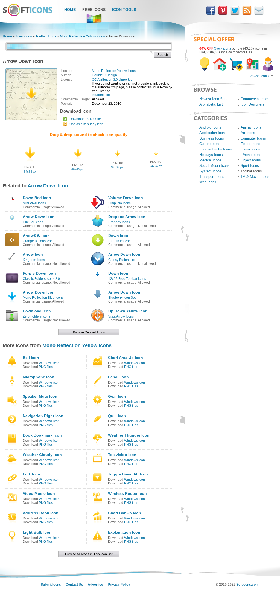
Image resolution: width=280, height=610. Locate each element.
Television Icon (122, 454)
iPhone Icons (251, 155)
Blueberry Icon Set (122, 298)
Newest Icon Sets (213, 99)
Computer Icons (253, 138)
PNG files (46, 367)
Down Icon (118, 235)
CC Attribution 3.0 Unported (112, 80)
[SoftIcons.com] (27, 15)
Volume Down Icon (125, 198)
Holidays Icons (211, 155)
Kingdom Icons (34, 260)
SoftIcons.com (247, 584)
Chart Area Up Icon (125, 357)
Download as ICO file (85, 119)
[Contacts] (258, 14)
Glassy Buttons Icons (123, 260)
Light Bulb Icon (37, 532)
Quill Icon (117, 416)
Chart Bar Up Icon (124, 513)
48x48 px (77, 169)
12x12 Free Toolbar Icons (127, 279)
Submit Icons (51, 584)
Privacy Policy (119, 584)
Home (70, 9)
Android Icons (210, 127)
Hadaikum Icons (120, 241)
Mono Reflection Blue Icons (43, 298)
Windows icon (49, 363)
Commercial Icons (255, 99)
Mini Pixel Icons (34, 203)
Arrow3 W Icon (36, 235)
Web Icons (207, 182)
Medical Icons (210, 160)
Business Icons (211, 138)
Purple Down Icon (39, 273)
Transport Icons (211, 177)
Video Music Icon (39, 493)
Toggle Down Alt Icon (128, 474)
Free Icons (94, 9)
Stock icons (222, 48)
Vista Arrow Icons (121, 316)
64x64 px (30, 171)
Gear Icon (117, 396)
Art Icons (248, 133)
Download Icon (37, 311)
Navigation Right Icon (43, 416)
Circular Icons (33, 222)
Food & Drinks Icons (215, 149)
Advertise (95, 584)
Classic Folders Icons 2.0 (41, 279)
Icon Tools (124, 9)
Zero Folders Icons (36, 316)
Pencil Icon (118, 377)
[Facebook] (210, 14)
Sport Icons (250, 166)
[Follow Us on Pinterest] (222, 14)
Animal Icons (251, 127)
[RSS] (246, 14)
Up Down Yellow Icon (128, 311)
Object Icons (251, 160)
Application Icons (213, 133)
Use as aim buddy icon (86, 124)
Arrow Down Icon (48, 185)
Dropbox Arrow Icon (126, 216)
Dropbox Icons (119, 222)
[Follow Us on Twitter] (234, 14)
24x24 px (156, 166)
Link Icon (31, 474)
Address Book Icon (41, 513)
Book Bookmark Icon (42, 435)
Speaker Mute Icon (40, 396)
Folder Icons (250, 144)
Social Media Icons (214, 166)
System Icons (210, 171)
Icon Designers (252, 104)
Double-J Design (104, 75)
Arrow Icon (33, 254)
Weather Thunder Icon (129, 435)
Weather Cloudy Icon (42, 454)
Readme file (101, 95)
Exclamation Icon (124, 532)
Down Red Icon (37, 198)
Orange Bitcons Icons (38, 241)
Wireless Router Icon (127, 493)
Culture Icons (209, 144)
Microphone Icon (38, 377)
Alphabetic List (211, 104)
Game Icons (250, 149)
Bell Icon (31, 357)
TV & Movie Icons (255, 177)
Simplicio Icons (119, 203)
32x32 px (117, 167)
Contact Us (74, 584)
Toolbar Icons (46, 36)
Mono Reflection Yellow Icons (82, 36)
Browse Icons (259, 76)
